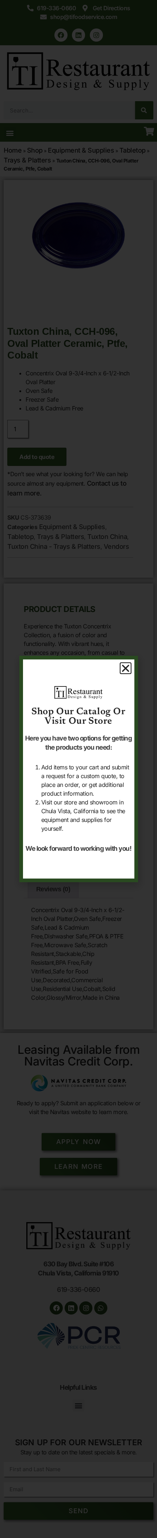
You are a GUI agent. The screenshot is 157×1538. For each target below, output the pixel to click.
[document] (78, 769)
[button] (125, 668)
